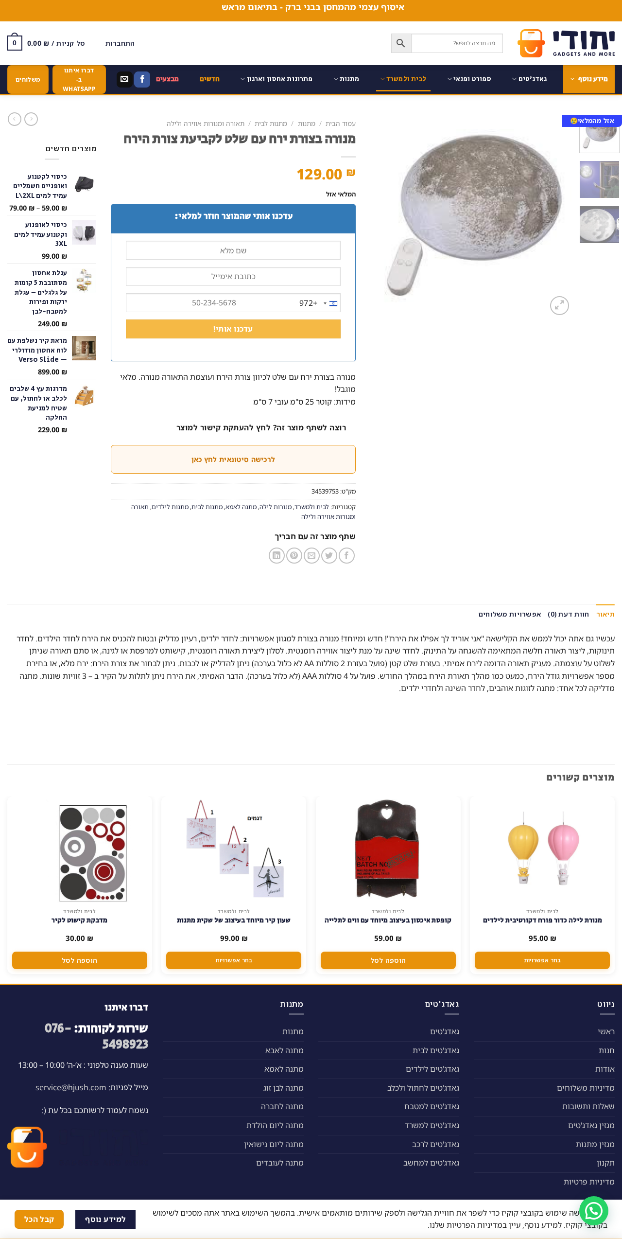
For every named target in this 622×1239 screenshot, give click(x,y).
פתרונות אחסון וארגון (280, 79)
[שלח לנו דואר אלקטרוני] (125, 79)
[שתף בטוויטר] (329, 556)
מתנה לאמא (241, 506)
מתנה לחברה (282, 1106)
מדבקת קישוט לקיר (79, 920)
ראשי (606, 1031)
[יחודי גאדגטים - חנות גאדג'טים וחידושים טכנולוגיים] (566, 43)
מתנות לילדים (170, 506)
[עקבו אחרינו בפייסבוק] (142, 79)
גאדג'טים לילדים (432, 1068)
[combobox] (319, 303)
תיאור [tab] (605, 614)
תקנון (606, 1162)
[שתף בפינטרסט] (294, 556)
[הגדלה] (559, 305)
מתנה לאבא (284, 1050)
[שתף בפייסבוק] (347, 556)
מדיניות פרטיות (589, 1181)
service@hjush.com (70, 1087)
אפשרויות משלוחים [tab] (510, 614)
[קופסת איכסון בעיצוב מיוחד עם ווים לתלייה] (388, 849)
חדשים (210, 79)
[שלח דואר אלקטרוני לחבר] (312, 556)
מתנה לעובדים (280, 1162)
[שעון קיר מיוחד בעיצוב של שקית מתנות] (233, 849)
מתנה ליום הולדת (275, 1125)
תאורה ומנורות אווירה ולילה (205, 123)
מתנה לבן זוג (283, 1087)
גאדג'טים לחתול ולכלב (423, 1087)
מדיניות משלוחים (586, 1087)
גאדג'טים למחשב (431, 1162)
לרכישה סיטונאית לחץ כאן (233, 459)
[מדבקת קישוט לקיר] (79, 849)
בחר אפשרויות (542, 960)
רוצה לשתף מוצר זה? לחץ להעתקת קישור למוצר (261, 427)
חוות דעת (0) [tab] (568, 614)
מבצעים (167, 79)
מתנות (350, 79)
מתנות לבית (271, 123)
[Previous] (556, 216)
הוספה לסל (388, 960)
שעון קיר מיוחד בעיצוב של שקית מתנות (234, 920)
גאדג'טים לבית (436, 1050)
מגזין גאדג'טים (591, 1125)
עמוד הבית (341, 123)
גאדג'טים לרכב (435, 1144)
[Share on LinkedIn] (277, 556)
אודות (605, 1068)
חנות (607, 1050)
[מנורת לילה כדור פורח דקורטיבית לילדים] (542, 849)
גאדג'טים (532, 79)
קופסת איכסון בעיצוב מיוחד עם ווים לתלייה (388, 920)
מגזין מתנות (595, 1144)
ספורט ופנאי (472, 79)
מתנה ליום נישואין (274, 1144)
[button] (593, 1210)
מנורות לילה (275, 506)
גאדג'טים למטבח (431, 1106)
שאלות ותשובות (588, 1106)
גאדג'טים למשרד (432, 1125)
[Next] (379, 216)
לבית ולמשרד (406, 79)
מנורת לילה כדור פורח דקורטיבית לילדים (542, 920)
